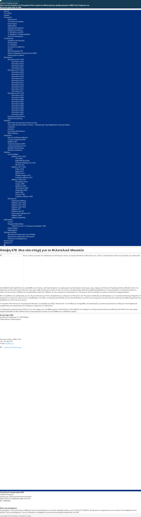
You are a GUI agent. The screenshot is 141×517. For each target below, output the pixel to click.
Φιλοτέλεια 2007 (18, 102)
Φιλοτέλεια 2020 (18, 72)
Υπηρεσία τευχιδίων (15, 30)
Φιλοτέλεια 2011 (18, 91)
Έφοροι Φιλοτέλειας (15, 118)
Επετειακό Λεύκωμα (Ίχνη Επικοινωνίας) (22, 123)
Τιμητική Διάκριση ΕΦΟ (16, 144)
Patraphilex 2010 (21, 182)
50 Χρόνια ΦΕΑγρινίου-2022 (25, 163)
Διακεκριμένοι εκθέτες (16, 55)
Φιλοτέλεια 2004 (18, 108)
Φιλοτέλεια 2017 (18, 78)
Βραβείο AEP (12, 142)
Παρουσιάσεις (13, 228)
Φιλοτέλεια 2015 (18, 83)
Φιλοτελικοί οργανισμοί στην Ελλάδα (21, 234)
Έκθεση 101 (8, 243)
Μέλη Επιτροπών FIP (15, 51)
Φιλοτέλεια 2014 (18, 85)
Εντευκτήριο (12, 24)
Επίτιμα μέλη (12, 43)
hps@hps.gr (9, 343)
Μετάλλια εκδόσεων (15, 150)
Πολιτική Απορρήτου (15, 36)
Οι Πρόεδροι (12, 45)
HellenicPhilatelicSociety (12, 347)
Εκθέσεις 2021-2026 (19, 203)
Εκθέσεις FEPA (17, 215)
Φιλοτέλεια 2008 (18, 99)
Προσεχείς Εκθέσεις (19, 201)
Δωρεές (6, 15)
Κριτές (10, 49)
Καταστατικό (12, 19)
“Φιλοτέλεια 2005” (22, 188)
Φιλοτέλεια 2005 (18, 106)
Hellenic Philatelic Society (9, 3)
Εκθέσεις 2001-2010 (19, 207)
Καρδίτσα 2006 (20, 186)
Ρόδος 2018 (19, 169)
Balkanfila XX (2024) (22, 161)
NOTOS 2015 (20, 173)
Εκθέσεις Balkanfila (18, 217)
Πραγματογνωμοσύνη (16, 28)
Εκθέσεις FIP (16, 209)
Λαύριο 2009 (19, 184)
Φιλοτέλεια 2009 (18, 97)
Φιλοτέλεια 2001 (18, 114)
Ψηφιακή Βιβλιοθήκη (15, 224)
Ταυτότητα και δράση (15, 21)
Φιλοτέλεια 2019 (18, 74)
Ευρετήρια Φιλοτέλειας (16, 116)
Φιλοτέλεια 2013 (18, 87)
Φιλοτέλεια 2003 (18, 110)
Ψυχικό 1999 (20, 194)
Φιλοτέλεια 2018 (18, 76)
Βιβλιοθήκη (12, 26)
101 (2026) (19, 158)
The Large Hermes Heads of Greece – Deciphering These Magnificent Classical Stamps (39, 125)
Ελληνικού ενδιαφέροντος (17, 239)
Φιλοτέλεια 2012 (18, 89)
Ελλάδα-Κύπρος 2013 (23, 175)
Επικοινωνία (8, 241)
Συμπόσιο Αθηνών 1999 (24, 196)
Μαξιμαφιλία (12, 230)
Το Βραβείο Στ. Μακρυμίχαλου (19, 34)
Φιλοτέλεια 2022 (18, 66)
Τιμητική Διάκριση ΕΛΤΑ (17, 146)
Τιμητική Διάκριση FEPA (17, 140)
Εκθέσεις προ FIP (18, 211)
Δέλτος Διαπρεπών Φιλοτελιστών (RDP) (22, 53)
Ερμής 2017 (19, 171)
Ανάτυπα (11, 129)
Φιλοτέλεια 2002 (18, 112)
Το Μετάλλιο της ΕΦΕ (15, 32)
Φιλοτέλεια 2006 (18, 104)
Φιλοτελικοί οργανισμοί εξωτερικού (21, 236)
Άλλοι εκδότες (13, 133)
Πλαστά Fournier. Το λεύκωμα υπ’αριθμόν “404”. (29, 226)
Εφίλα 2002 (19, 192)
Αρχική (6, 11)
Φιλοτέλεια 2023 (18, 64)
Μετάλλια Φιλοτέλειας (16, 148)
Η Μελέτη (11, 127)
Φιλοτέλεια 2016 (18, 81)
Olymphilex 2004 (21, 190)
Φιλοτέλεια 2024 (18, 62)
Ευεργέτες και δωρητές (16, 40)
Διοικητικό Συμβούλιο (16, 47)
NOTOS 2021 (20, 165)
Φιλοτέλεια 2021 (18, 68)
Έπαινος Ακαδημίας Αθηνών (18, 137)
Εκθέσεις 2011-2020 (19, 205)
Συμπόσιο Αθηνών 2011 (24, 177)
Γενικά (10, 222)
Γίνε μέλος (8, 13)
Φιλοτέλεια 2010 (18, 95)
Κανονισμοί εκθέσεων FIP (21, 213)
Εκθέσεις (7, 152)
